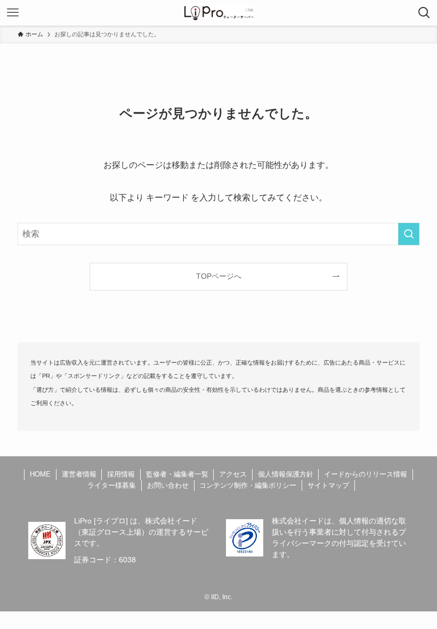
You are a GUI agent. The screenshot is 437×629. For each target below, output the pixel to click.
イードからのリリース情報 (365, 474)
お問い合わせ (168, 485)
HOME (40, 474)
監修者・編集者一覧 (177, 474)
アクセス (233, 474)
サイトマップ (328, 485)
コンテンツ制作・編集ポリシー (247, 485)
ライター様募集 (111, 485)
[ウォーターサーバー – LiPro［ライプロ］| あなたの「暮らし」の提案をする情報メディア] (219, 13)
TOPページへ (218, 276)
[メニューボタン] (13, 13)
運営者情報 (79, 474)
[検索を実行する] (408, 234)
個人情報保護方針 (285, 474)
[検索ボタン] (424, 13)
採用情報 (121, 474)
